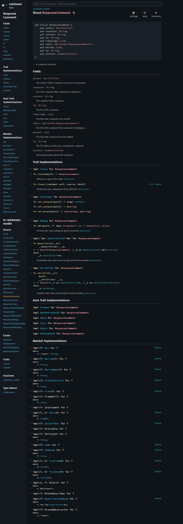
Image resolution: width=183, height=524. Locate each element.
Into (52, 412)
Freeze (44, 307)
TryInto (54, 471)
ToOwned (50, 450)
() (97, 225)
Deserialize (56, 238)
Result (91, 225)
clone (41, 174)
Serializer (67, 282)
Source (158, 184)
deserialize (45, 243)
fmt (40, 225)
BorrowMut (51, 369)
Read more (69, 178)
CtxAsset (46, 196)
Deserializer (91, 249)
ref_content (45, 206)
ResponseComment (80, 44)
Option (59, 44)
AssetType (72, 211)
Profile (66, 28)
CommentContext (66, 53)
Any (47, 347)
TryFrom (54, 460)
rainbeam (15, 4)
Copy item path (74, 12)
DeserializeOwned (56, 498)
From (48, 391)
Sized (54, 354)
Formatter (69, 225)
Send (43, 317)
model (46, 9)
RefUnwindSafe (49, 312)
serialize (44, 273)
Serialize (46, 268)
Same (48, 444)
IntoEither (52, 423)
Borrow (49, 358)
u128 (63, 41)
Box (58, 28)
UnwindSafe (47, 333)
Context (79, 201)
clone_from (44, 184)
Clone (44, 169)
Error (105, 225)
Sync (43, 323)
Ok (79, 282)
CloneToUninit (54, 380)
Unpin (44, 328)
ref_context (45, 201)
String (63, 31)
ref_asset (44, 211)
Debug (44, 220)
